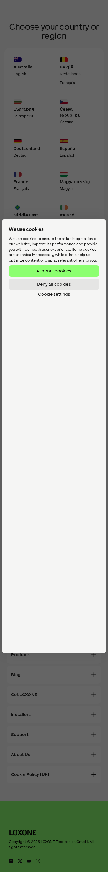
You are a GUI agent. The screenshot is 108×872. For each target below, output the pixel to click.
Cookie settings (54, 294)
